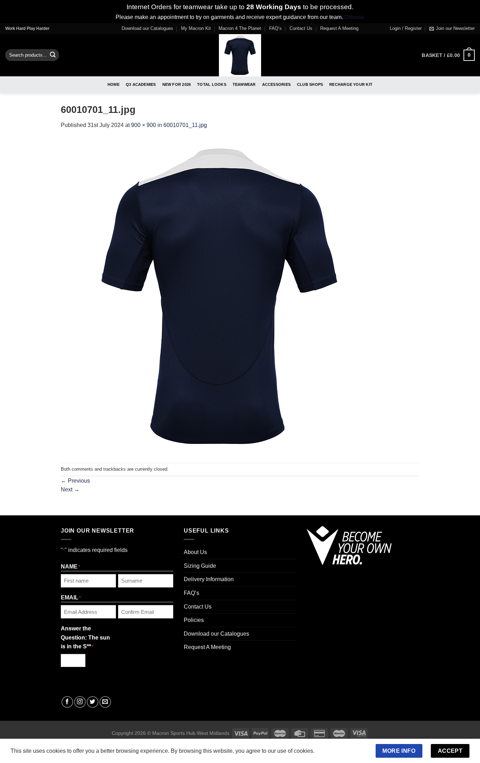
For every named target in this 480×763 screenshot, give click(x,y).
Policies (194, 620)
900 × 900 (143, 125)
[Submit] (53, 55)
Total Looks (211, 84)
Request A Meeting (339, 28)
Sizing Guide (200, 566)
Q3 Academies (141, 84)
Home (113, 84)
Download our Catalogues (147, 28)
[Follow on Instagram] (80, 702)
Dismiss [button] (354, 17)
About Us (195, 552)
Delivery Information (209, 579)
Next (70, 489)
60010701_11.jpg (185, 125)
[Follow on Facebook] (67, 702)
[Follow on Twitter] (92, 702)
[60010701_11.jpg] (219, 296)
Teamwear (244, 84)
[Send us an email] (105, 702)
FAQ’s (275, 28)
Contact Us (301, 28)
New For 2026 (176, 84)
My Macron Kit (196, 28)
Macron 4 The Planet (240, 28)
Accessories (276, 84)
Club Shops (310, 84)
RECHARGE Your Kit (350, 84)
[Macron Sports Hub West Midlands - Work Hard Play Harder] (240, 55)
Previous (75, 481)
